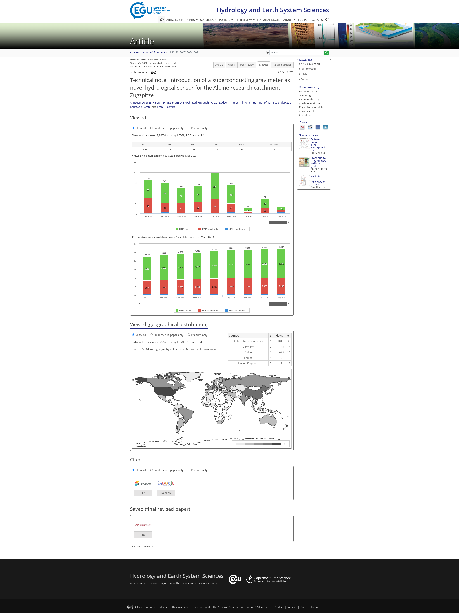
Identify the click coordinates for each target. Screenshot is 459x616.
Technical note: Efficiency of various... (318, 180)
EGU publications (310, 20)
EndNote (306, 79)
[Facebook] (317, 127)
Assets (232, 64)
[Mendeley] (302, 127)
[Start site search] (326, 53)
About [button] (288, 20)
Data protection (310, 607)
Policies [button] (225, 20)
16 (143, 535)
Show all (141, 128)
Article (219, 64)
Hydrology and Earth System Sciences (273, 10)
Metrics (263, 64)
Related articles (282, 64)
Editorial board (269, 20)
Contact (278, 607)
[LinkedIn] (325, 127)
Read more (307, 115)
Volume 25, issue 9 (154, 52)
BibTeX (305, 74)
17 (143, 493)
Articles (134, 52)
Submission (208, 20)
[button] (267, 52)
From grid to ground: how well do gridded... (318, 162)
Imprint (292, 607)
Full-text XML (308, 68)
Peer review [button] (244, 20)
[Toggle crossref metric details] (143, 483)
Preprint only (199, 128)
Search (166, 493)
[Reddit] (310, 127)
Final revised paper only (168, 128)
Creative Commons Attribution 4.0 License (243, 607)
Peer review (247, 64)
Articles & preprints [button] (180, 20)
